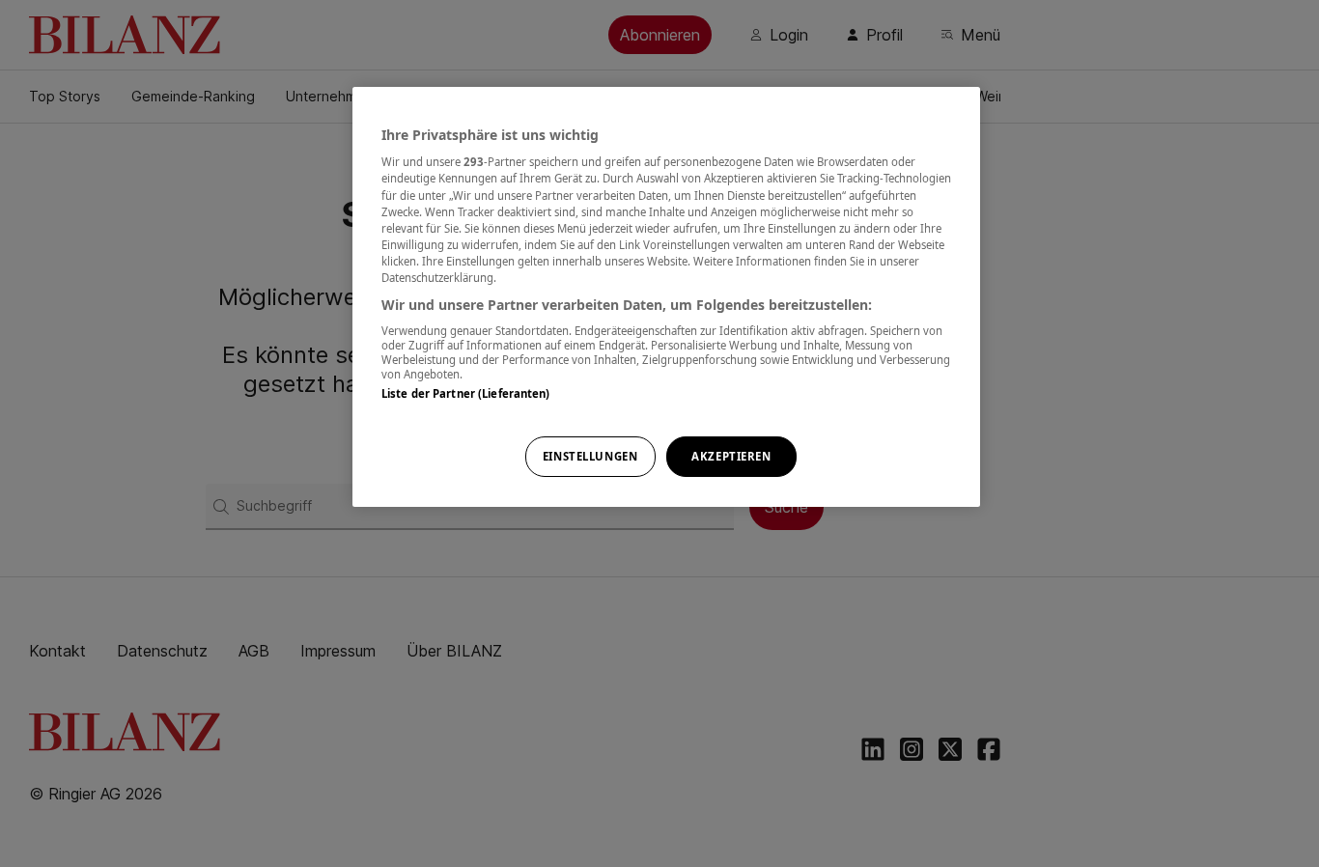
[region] (666, 297)
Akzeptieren (731, 456)
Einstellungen (590, 456)
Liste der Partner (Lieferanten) (465, 393)
